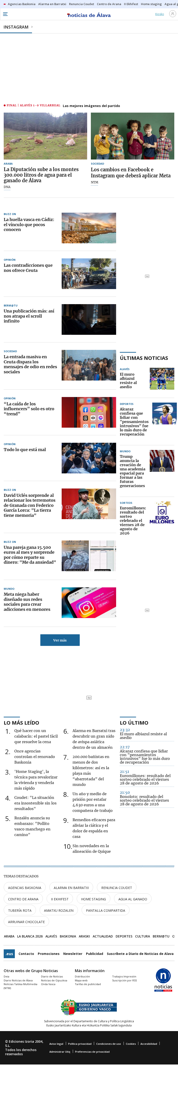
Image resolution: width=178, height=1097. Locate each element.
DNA (7, 187)
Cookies (131, 1043)
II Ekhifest (60, 899)
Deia (6, 976)
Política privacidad (80, 1043)
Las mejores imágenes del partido (91, 106)
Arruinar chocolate (26, 922)
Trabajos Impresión (124, 976)
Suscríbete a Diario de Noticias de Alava (140, 953)
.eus (9, 953)
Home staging (93, 899)
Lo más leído (21, 722)
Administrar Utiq (59, 1051)
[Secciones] (5, 14)
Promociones (49, 953)
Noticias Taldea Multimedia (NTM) (20, 986)
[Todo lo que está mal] (89, 458)
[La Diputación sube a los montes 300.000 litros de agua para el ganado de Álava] (45, 136)
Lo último (134, 722)
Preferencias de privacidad (92, 1051)
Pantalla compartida (105, 910)
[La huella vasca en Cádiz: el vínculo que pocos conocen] (89, 228)
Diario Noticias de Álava (18, 980)
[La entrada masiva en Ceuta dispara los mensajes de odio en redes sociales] (89, 365)
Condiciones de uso (108, 1043)
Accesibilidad (148, 1043)
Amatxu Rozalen (58, 910)
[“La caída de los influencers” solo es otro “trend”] (89, 412)
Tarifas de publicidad (88, 984)
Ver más (60, 640)
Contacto (26, 953)
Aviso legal (56, 1043)
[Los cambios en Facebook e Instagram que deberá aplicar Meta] (132, 136)
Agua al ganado (132, 899)
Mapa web (81, 980)
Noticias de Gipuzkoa (54, 980)
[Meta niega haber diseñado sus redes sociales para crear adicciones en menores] (89, 602)
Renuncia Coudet (116, 887)
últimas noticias (144, 357)
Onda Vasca (48, 984)
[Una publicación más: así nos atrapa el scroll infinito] (89, 319)
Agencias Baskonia (24, 887)
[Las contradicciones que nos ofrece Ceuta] (89, 273)
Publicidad (94, 953)
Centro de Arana (23, 899)
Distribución (82, 976)
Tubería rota (20, 910)
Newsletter (72, 953)
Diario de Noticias (52, 976)
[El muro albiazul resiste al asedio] (162, 381)
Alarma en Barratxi (71, 887)
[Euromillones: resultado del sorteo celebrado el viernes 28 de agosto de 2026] (162, 520)
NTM (94, 182)
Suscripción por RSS (124, 980)
